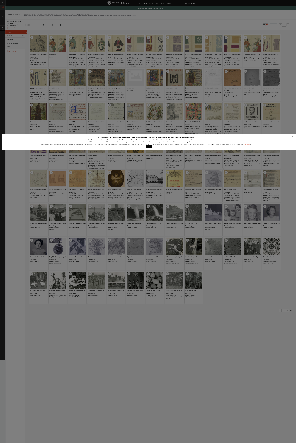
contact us (247, 144)
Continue (149, 147)
